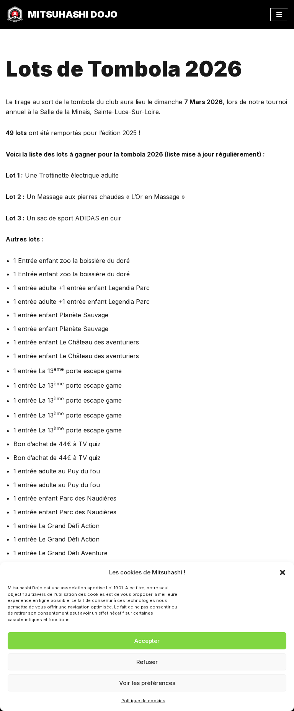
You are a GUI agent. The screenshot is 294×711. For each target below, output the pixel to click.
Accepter (147, 640)
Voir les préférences (147, 683)
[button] (282, 572)
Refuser (147, 661)
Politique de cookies (143, 700)
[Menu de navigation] (279, 14)
